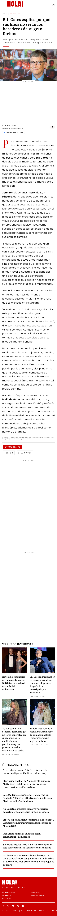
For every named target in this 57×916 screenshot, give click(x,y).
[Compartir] (52, 127)
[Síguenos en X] (8, 906)
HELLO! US (35, 893)
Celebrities (15, 14)
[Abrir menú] (3, 4)
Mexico (8, 453)
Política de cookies (34, 911)
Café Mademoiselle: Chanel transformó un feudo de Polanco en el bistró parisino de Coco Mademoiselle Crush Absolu (27, 798)
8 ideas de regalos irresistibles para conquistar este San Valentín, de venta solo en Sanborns (27, 846)
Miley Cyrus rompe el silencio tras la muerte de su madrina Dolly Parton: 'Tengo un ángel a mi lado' (42, 735)
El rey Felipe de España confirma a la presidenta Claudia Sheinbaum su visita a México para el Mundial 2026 (28, 823)
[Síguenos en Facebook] (3, 906)
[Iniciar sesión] (53, 4)
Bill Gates (25, 453)
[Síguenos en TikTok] (23, 906)
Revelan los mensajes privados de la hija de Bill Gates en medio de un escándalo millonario (14, 683)
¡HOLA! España (8, 893)
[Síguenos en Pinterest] (18, 906)
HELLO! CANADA (37, 895)
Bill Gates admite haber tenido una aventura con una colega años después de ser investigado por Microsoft (42, 684)
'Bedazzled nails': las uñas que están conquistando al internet (22, 835)
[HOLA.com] (28, 882)
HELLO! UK (6, 898)
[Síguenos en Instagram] (13, 906)
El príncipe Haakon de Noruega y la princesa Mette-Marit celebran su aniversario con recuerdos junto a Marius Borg (26, 784)
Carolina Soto (9, 125)
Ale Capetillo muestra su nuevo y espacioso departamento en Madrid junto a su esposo (26, 810)
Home (5, 14)
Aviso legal (10, 911)
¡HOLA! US (6, 895)
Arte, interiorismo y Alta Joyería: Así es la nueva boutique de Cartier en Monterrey (25, 771)
